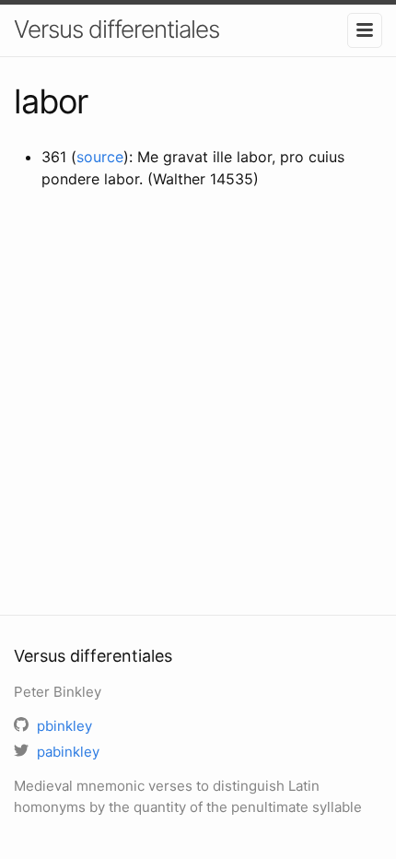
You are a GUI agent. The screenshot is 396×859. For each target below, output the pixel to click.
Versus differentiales (116, 29)
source (99, 156)
